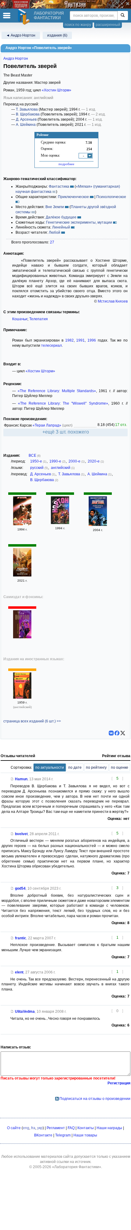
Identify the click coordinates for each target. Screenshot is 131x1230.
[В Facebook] (117, 733)
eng (26, 1128)
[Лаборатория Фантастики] (24, 17)
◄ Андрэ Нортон (20, 35)
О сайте (14, 1128)
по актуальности (49, 767)
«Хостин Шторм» (56, 90)
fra (33, 1128)
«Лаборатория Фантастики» (76, 1167)
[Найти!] (122, 15)
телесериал (51, 345)
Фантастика (59, 186)
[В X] (122, 733)
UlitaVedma (25, 1011)
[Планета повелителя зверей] (22, 575)
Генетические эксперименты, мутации (79, 222)
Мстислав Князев (113, 301)
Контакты (85, 1128)
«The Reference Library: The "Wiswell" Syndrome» (63, 403)
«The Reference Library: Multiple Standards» (57, 391)
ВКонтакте (43, 1135)
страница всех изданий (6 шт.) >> (32, 721)
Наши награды (109, 1128)
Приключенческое (73, 197)
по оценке (119, 767)
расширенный (108, 25)
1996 (91, 340)
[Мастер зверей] (22, 524)
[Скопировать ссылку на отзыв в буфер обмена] (12, 779)
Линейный (61, 227)
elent (19, 972)
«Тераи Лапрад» (47, 425)
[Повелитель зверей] (60, 523)
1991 (80, 340)
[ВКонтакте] (111, 733)
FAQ (71, 1128)
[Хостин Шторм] (22, 637)
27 (52, 242)
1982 (69, 340)
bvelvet (21, 834)
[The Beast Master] (22, 697)
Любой (54, 232)
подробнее (66, 164)
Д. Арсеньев (26, 119)
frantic (20, 938)
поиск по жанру (78, 25)
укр (40, 1128)
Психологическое (111, 197)
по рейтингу (96, 767)
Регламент (56, 1128)
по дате (75, 767)
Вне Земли (54, 207)
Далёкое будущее (61, 217)
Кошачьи (19, 319)
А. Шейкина (26, 124)
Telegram (63, 1135)
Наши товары (85, 1135)
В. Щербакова (28, 114)
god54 (20, 888)
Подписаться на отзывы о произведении (94, 1099)
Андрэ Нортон (15, 58)
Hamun (21, 779)
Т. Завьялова (27, 109)
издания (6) (57, 35)
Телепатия (38, 319)
